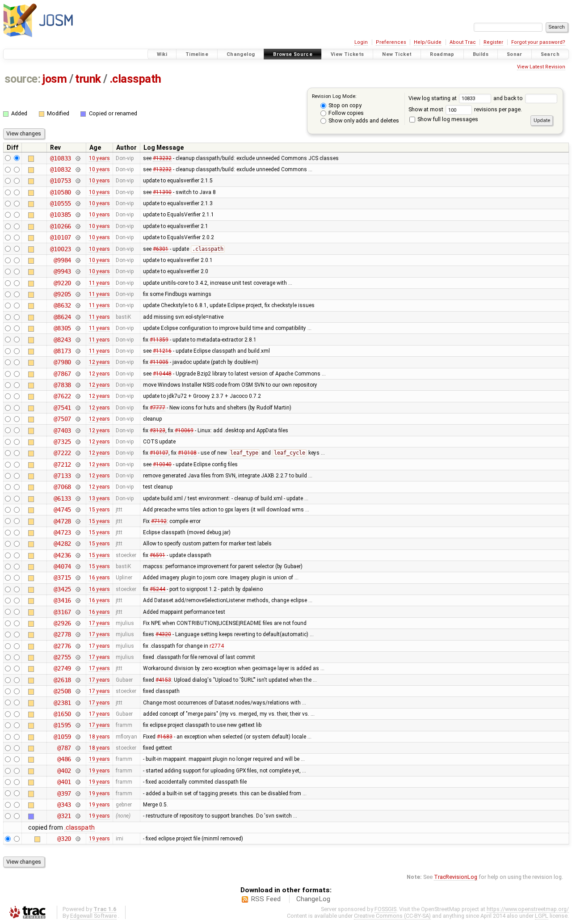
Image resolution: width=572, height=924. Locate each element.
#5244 (157, 589)
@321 (64, 815)
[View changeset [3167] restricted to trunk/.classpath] (77, 612)
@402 (64, 770)
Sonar (514, 54)
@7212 (62, 464)
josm (54, 78)
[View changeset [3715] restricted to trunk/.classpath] (77, 577)
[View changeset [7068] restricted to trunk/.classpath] (77, 486)
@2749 (62, 668)
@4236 (62, 555)
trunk (88, 78)
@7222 (62, 452)
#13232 (162, 158)
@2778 (62, 634)
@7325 (62, 441)
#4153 (163, 680)
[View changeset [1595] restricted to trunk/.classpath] (77, 725)
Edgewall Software (93, 915)
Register (493, 42)
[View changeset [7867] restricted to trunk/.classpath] (77, 373)
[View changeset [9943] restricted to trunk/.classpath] (77, 271)
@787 (64, 747)
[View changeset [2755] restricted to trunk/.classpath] (77, 657)
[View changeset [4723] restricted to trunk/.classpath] (77, 532)
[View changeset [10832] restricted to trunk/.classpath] (77, 169)
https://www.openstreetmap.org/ (528, 909)
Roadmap (442, 54)
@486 (64, 759)
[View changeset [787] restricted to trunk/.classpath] (77, 747)
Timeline (196, 54)
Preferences (391, 42)
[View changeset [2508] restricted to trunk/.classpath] (77, 691)
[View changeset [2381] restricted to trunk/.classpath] (77, 702)
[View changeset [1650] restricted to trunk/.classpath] (77, 713)
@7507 (62, 418)
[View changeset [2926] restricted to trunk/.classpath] (77, 623)
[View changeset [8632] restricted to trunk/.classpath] (77, 305)
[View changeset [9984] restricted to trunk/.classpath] (77, 260)
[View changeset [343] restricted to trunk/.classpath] (77, 804)
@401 (64, 781)
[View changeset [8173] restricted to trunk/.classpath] (77, 350)
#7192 (159, 521)
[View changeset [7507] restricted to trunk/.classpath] (77, 418)
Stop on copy (344, 105)
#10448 (162, 374)
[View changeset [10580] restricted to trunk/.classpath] (77, 192)
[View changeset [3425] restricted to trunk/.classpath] (77, 589)
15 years (99, 509)
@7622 (62, 396)
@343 (64, 804)
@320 (64, 838)
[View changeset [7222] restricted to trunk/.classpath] (77, 452)
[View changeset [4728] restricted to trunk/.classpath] (77, 521)
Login (361, 42)
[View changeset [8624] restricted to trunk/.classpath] (77, 317)
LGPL (541, 915)
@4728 (62, 521)
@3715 (62, 577)
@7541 (62, 407)
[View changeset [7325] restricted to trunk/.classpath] (77, 441)
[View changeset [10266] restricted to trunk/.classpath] (77, 226)
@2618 (62, 680)
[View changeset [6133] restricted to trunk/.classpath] (77, 498)
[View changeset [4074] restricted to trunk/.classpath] (77, 566)
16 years (99, 577)
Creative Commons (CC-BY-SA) (392, 915)
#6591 (157, 555)
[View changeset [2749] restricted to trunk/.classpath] (77, 668)
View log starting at (433, 98)
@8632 (62, 305)
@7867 (62, 373)
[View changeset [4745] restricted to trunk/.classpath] (77, 509)
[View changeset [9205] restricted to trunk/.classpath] (77, 294)
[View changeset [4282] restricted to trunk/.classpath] (77, 543)
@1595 (62, 725)
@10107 (60, 237)
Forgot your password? (538, 42)
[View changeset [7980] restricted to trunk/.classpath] (77, 362)
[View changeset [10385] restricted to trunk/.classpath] (77, 214)
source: (22, 78)
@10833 (60, 158)
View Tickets (347, 54)
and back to (508, 98)
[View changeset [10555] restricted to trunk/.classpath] (77, 203)
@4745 (62, 509)
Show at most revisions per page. (465, 109)
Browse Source (292, 54)
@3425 (62, 589)
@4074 (62, 566)
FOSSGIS (385, 909)
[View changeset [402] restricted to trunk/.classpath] (77, 770)
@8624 (62, 317)
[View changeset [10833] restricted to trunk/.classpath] (77, 158)
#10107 (159, 453)
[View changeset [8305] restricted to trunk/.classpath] (77, 328)
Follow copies (345, 113)
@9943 (62, 271)
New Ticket (397, 54)
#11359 (159, 340)
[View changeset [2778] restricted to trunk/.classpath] (77, 634)
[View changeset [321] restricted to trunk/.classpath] (77, 815)
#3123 (157, 430)
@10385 (60, 214)
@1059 (62, 736)
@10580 (60, 192)
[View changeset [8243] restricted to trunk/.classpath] (77, 339)
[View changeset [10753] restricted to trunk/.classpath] (77, 180)
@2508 (62, 691)
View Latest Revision (541, 67)
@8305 (62, 328)
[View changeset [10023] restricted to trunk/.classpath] (77, 249)
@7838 (62, 384)
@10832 (60, 169)
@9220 (62, 283)
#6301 (160, 249)
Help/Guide (428, 42)
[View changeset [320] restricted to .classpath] (77, 838)
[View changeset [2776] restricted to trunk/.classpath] (77, 646)
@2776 (62, 646)
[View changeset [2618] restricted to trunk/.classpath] (77, 680)
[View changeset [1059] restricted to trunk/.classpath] (77, 736)
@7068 (62, 486)
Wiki (162, 54)
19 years (99, 759)
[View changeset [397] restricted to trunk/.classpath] (77, 793)
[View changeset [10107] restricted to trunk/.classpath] (77, 237)
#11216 (162, 351)
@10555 (60, 203)
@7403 (62, 430)
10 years (99, 158)
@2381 (62, 702)
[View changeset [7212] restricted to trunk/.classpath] (77, 464)
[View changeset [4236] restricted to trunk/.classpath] (77, 555)
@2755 (62, 657)
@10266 (60, 226)
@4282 (62, 543)
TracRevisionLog (455, 876)
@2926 (62, 623)
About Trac (463, 42)
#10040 (162, 464)
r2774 (217, 646)
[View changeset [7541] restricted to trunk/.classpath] (77, 407)
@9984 (62, 260)
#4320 (163, 634)
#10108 (187, 453)
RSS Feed (266, 899)
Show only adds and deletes (363, 120)
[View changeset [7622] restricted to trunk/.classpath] (77, 396)
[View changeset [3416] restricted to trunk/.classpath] (77, 600)
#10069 (184, 430)
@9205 (62, 294)
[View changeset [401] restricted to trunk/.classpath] (77, 781)
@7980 (62, 362)
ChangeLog (313, 899)
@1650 (62, 713)
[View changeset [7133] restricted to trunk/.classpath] (77, 475)
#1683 (164, 737)
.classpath (135, 78)
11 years (99, 283)
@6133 (62, 498)
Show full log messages (447, 119)
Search (550, 54)
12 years (99, 362)
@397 (64, 793)
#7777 (157, 408)
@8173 (62, 350)
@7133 (62, 475)
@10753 (60, 180)
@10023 (60, 249)
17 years (99, 623)
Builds (480, 54)
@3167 (62, 612)
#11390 (162, 192)
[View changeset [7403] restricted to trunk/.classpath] (77, 430)
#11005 (159, 362)
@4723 (62, 532)
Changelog (241, 54)
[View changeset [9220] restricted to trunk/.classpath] (77, 283)
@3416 (62, 600)
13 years (99, 498)
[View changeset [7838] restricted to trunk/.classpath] (77, 384)
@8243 (62, 339)
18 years (99, 737)
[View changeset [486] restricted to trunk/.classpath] (77, 759)
